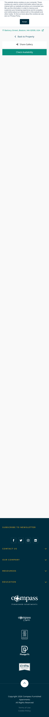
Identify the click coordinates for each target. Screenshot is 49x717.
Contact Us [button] (9, 549)
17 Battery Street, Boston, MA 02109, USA (21, 30)
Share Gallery (26, 44)
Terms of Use (24, 707)
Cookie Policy (24, 711)
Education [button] (9, 582)
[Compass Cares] (24, 618)
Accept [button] (24, 22)
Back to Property (26, 36)
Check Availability (24, 52)
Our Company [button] (11, 560)
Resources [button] (9, 571)
